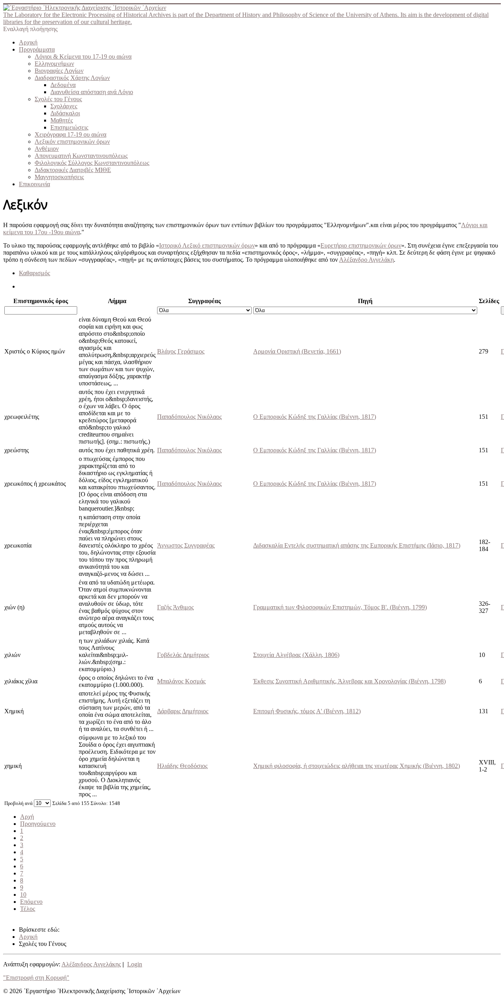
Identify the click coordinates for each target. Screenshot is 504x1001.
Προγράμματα (37, 49)
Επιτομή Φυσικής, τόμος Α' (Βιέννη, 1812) (307, 711)
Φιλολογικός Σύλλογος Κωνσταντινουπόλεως (92, 162)
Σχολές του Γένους (58, 99)
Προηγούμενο (38, 823)
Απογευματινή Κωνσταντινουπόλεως (81, 155)
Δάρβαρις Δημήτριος (182, 711)
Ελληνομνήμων (54, 63)
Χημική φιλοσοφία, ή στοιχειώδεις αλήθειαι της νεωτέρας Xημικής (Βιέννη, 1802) (356, 765)
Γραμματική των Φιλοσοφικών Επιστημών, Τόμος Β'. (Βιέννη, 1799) (340, 607)
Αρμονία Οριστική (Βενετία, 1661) (297, 351)
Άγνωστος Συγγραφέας (186, 545)
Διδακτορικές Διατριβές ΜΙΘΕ (73, 170)
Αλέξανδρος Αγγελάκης (91, 964)
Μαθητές (61, 120)
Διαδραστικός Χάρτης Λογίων (72, 77)
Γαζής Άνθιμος (175, 607)
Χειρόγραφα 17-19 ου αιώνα (70, 134)
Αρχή (27, 816)
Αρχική (28, 42)
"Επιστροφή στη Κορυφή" (36, 977)
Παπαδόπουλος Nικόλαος (189, 416)
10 (23, 894)
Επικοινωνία (34, 184)
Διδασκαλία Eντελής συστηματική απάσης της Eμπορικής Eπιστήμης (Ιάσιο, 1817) (356, 545)
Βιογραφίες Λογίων (59, 70)
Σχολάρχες (63, 106)
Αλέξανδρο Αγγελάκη (366, 259)
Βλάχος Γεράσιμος (180, 351)
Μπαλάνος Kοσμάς (181, 681)
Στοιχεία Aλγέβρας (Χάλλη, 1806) (296, 654)
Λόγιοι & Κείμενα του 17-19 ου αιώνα (83, 56)
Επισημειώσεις (69, 127)
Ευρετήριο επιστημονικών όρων (361, 245)
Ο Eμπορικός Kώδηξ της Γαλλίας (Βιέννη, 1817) (314, 416)
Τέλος (27, 908)
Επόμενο (31, 901)
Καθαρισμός (34, 273)
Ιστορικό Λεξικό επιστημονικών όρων (207, 245)
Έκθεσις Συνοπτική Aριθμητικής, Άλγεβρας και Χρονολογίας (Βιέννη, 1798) (349, 681)
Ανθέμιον (47, 148)
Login (134, 964)
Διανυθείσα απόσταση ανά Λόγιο (91, 92)
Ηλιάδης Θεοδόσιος (182, 765)
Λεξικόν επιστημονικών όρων (72, 141)
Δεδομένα (63, 84)
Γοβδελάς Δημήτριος (183, 654)
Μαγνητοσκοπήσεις (59, 177)
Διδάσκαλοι (65, 113)
